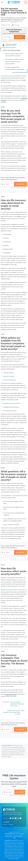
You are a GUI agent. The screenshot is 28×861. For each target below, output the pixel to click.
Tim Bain (14, 44)
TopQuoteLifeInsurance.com (11, 833)
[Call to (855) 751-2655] (25, 2)
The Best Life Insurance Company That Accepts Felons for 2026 (11, 712)
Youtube (20, 818)
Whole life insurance (9, 376)
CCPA (14, 838)
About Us (5, 824)
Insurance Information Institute (13, 590)
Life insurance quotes (7, 76)
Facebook (10, 818)
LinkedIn (15, 818)
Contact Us (10, 824)
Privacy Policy (9, 836)
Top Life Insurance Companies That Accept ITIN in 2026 (17, 703)
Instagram (18, 818)
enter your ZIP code (10, 694)
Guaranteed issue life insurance (11, 403)
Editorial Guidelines (7, 745)
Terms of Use (22, 40)
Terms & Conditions (17, 836)
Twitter (13, 818)
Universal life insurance (9, 380)
